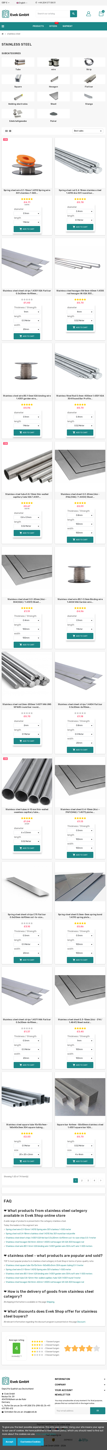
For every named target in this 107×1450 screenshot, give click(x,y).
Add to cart (27, 229)
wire (53, 69)
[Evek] (15, 13)
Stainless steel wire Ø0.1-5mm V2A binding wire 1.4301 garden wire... (27, 397)
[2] (24, 199)
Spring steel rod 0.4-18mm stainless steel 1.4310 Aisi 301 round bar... (80, 191)
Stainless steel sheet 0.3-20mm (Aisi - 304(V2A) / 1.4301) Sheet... (27, 600)
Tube (17, 69)
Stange (89, 104)
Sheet (53, 104)
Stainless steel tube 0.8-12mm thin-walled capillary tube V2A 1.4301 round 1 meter (43, 1278)
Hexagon (53, 87)
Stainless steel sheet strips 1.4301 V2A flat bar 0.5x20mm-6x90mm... (27, 292)
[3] (27, 199)
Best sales (78, 131)
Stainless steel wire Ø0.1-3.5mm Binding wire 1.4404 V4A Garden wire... (80, 600)
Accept (9, 1442)
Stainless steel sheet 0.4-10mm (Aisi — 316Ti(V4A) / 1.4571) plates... (80, 810)
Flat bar (89, 87)
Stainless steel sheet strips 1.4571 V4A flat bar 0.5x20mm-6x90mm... (27, 1021)
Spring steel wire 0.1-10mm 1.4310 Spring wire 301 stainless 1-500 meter (38, 1229)
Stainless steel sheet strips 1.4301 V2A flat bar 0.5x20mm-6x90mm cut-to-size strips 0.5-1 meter (51, 1238)
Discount (81, 1322)
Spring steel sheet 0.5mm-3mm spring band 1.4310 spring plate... (80, 916)
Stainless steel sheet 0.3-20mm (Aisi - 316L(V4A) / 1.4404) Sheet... (80, 495)
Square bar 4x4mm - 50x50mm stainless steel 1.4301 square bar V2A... (80, 1126)
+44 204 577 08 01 (45, 3)
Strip (89, 69)
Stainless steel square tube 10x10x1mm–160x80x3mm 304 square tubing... (27, 1126)
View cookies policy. (46, 1434)
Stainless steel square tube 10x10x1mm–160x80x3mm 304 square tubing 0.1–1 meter (44, 1265)
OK (98, 1411)
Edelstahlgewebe (18, 121)
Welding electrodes (18, 104)
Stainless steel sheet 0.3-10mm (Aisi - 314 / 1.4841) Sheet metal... (80, 1021)
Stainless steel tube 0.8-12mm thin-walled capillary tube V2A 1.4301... (26, 495)
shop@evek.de (30, 1412)
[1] (22, 199)
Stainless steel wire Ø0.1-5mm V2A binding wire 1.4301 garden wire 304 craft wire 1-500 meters (49, 1246)
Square (18, 87)
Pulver (53, 121)
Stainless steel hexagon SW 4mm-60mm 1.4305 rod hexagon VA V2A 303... (80, 292)
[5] (32, 199)
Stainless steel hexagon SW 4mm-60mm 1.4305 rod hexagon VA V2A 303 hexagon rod (45, 1242)
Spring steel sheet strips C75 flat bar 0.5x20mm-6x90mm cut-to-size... (27, 916)
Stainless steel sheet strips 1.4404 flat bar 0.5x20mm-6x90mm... (80, 705)
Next (100, 1180)
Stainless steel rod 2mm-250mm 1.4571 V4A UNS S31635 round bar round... (27, 705)
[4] (29, 199)
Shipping (50, 1302)
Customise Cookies (30, 1442)
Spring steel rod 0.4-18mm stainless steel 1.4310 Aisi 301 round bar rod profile (40, 1233)
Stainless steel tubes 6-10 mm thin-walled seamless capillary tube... (27, 810)
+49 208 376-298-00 (33, 1405)
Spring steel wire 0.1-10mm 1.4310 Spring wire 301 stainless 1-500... (27, 191)
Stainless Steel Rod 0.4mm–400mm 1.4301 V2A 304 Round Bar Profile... (80, 397)
